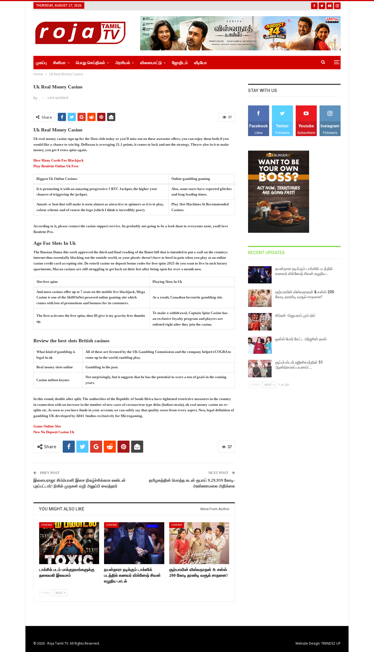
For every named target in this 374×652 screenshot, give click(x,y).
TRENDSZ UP (331, 643)
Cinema (46, 524)
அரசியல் (122, 63)
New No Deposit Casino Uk (53, 432)
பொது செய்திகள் (90, 63)
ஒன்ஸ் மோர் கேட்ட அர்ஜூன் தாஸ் (301, 339)
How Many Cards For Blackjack (58, 160)
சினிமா (59, 63)
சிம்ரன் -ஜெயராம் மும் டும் (295, 315)
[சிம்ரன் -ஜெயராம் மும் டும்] (260, 322)
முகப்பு (41, 63)
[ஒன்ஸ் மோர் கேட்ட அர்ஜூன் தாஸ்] (260, 345)
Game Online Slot (47, 426)
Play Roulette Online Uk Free (56, 166)
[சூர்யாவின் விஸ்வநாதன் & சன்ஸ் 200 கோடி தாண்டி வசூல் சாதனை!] (199, 543)
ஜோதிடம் (180, 63)
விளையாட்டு (151, 63)
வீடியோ (200, 63)
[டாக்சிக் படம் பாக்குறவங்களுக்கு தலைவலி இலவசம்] (69, 543)
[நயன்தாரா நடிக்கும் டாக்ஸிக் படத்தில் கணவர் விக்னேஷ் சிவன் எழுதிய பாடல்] (134, 543)
